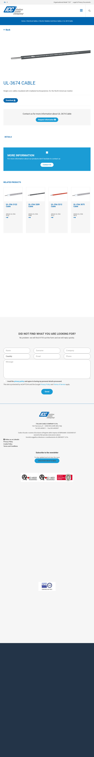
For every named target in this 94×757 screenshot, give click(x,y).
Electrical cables (32, 21)
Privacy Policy (58, 285)
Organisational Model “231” (62, 2)
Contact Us (47, 165)
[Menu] (81, 10)
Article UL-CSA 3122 (10, 214)
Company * (20, 688)
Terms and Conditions (10, 446)
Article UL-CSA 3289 (33, 214)
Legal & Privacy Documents (82, 2)
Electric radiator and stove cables (50, 21)
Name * (18, 669)
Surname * (20, 678)
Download (10, 100)
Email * (18, 697)
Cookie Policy (7, 444)
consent (28, 725)
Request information (46, 120)
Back (7, 30)
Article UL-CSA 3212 (55, 214)
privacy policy (32, 282)
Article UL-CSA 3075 (78, 214)
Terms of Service (72, 285)
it (7, 2)
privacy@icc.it (55, 621)
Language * (20, 710)
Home (23, 21)
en (5, 2)
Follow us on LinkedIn (12, 439)
